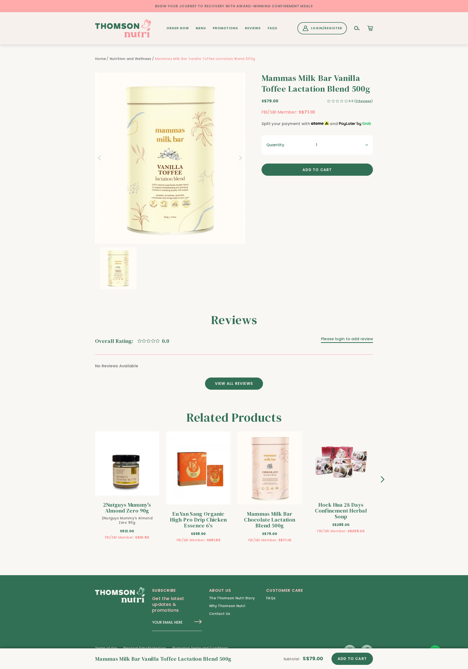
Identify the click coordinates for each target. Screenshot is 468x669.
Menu (201, 28)
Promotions (225, 28)
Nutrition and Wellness (130, 58)
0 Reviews (363, 101)
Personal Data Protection (144, 648)
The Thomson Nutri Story (232, 598)
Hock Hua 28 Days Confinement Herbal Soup (341, 510)
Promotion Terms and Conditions (200, 648)
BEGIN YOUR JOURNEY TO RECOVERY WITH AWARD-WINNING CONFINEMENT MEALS (234, 6)
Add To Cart (352, 658)
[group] (118, 268)
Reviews (253, 28)
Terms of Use (106, 648)
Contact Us (219, 613)
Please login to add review (347, 338)
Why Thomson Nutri (227, 605)
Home (100, 58)
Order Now (177, 28)
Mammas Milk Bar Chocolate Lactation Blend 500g (269, 519)
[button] (97, 268)
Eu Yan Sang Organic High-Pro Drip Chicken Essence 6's (198, 519)
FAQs (272, 28)
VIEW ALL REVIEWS (234, 383)
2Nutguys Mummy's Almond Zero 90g (127, 507)
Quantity (275, 145)
